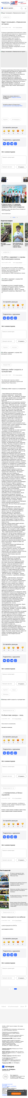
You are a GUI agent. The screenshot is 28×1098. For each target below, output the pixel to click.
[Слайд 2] (12, 217)
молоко (14, 347)
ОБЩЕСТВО (6, 365)
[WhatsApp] (15, 143)
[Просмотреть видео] (6, 232)
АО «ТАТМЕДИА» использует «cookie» (9, 1087)
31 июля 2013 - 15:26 (6, 798)
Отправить (21, 167)
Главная (3, 1006)
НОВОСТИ (6, 17)
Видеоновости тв (8, 710)
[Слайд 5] (17, 217)
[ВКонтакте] (4, 143)
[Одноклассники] (8, 143)
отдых (14, 690)
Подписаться (16, 1093)
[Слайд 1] (10, 217)
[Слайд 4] (15, 217)
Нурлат (5, 119)
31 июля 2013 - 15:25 (6, 920)
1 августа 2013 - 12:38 (6, 27)
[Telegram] (11, 143)
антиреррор (16, 119)
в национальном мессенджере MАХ (12, 105)
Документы (24, 1006)
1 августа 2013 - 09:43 (6, 262)
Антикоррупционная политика (7, 1084)
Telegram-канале (16, 97)
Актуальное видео (13, 1006)
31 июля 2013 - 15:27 (6, 718)
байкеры (5, 694)
